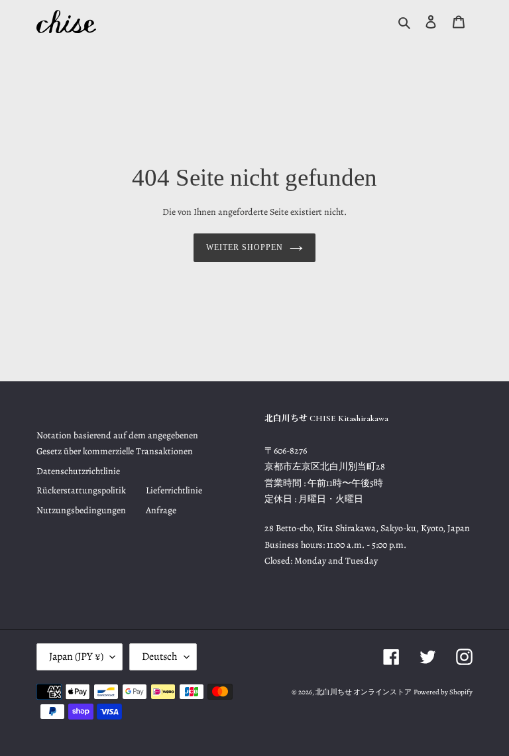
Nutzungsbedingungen (81, 510)
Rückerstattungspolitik (81, 490)
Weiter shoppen (244, 247)
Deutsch (160, 656)
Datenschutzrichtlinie (78, 471)
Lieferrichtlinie (174, 490)
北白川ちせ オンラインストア (363, 692)
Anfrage (161, 510)
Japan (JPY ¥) (76, 656)
